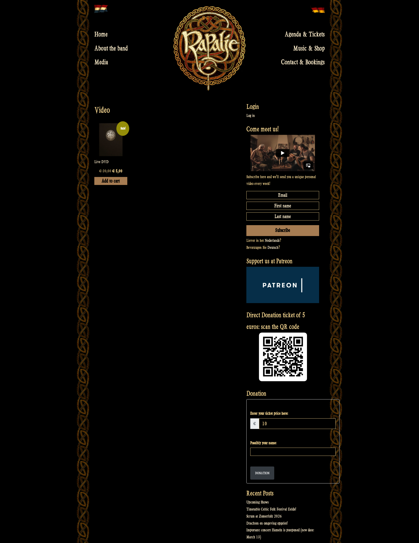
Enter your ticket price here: (269, 413)
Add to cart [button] (111, 181)
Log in (250, 115)
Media (101, 62)
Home (101, 34)
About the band (111, 48)
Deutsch (272, 247)
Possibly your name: (263, 443)
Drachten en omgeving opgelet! (267, 523)
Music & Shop (309, 48)
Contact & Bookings (303, 62)
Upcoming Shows (257, 502)
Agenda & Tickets (305, 34)
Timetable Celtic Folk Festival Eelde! (271, 509)
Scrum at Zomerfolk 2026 (264, 516)
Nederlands (272, 240)
